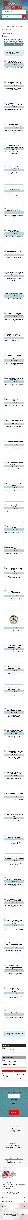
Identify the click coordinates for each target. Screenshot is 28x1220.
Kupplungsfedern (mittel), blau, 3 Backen (14, 553)
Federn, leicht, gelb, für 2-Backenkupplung (14, 173)
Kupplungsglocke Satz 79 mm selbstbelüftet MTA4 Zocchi (14, 758)
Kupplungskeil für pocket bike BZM (14, 820)
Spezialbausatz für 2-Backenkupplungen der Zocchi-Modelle (14, 951)
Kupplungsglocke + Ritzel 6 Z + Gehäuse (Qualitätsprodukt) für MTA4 (14, 576)
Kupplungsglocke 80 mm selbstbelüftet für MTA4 (14, 694)
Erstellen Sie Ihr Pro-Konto (14, 1051)
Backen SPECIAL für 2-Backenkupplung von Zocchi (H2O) (14, 152)
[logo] (9, 4)
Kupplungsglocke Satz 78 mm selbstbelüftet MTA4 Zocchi (14, 737)
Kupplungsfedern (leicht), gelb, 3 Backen (14, 532)
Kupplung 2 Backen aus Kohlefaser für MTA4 (14, 320)
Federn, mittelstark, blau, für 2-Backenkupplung (14, 194)
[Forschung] (24, 16)
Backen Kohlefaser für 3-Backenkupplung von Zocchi (14, 110)
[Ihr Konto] (16, 7)
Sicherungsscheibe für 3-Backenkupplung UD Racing (14, 906)
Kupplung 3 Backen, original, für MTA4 (14, 405)
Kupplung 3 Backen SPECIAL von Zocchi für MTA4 (14, 385)
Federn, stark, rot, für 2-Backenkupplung (14, 236)
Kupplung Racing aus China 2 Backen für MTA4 (14, 469)
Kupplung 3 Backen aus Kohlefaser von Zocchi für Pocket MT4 (14, 363)
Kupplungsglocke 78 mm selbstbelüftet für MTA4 (14, 652)
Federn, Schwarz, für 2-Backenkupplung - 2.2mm (14, 215)
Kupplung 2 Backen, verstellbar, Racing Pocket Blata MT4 (14, 341)
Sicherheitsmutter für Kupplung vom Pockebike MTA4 (14, 842)
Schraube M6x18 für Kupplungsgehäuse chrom (14, 68)
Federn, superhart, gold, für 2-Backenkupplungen (14, 258)
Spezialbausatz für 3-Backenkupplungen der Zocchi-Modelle (14, 996)
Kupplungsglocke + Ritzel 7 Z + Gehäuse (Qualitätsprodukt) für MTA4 (14, 599)
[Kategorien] (25, 3)
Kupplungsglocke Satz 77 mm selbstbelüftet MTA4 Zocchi (14, 715)
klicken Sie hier (14, 1132)
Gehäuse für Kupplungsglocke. (14, 298)
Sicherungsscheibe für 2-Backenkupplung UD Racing (14, 884)
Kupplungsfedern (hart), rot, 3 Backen (14, 511)
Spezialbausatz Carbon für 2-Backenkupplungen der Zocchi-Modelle (14, 928)
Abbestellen (14, 1103)
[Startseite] (3, 27)
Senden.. (14, 1112)
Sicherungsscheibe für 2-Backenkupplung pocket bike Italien (14, 863)
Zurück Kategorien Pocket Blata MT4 (14, 45)
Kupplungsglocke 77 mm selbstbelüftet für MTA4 (14, 631)
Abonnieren (14, 1099)
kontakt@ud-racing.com (9, 1188)
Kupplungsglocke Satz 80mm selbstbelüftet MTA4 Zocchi (14, 779)
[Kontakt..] (20, 7)
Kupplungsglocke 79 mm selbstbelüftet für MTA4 (14, 673)
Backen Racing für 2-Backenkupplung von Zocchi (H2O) (14, 131)
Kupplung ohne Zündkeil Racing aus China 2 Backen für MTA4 (14, 427)
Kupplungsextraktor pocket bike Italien (14, 490)
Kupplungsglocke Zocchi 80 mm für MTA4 (14, 799)
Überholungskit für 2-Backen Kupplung (14, 1017)
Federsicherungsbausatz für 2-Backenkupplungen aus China (14, 279)
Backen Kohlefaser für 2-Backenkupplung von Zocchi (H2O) (14, 89)
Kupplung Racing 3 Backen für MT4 (14, 447)
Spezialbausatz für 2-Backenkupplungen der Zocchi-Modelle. (14, 974)
